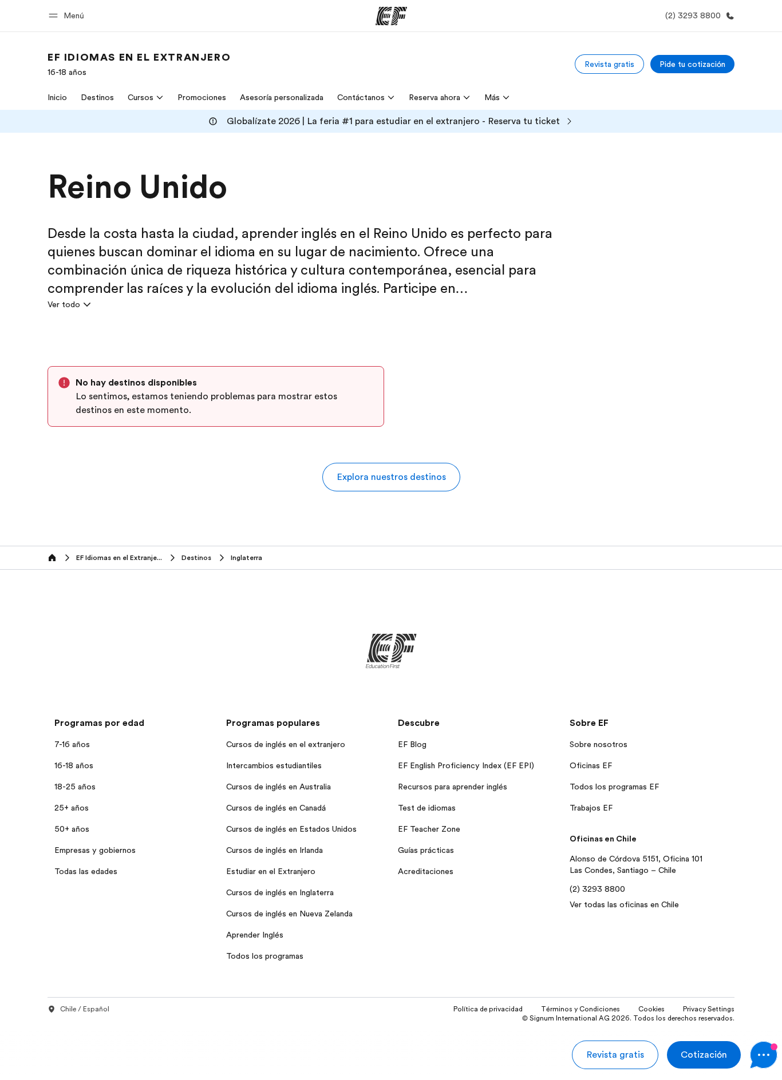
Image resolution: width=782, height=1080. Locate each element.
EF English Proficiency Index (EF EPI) (466, 765)
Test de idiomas (427, 807)
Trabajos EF (591, 807)
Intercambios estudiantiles (274, 765)
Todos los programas (264, 955)
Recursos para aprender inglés (452, 786)
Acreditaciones (425, 871)
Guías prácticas (426, 850)
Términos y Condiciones (580, 1009)
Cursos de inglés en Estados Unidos (291, 828)
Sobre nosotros (598, 744)
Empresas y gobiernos (95, 850)
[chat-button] (763, 1055)
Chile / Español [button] (84, 1009)
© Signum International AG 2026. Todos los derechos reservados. (628, 1018)
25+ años (71, 807)
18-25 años (75, 786)
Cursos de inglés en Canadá (276, 807)
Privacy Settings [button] (708, 1009)
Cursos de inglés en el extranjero (285, 744)
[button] (68, 15)
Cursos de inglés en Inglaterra (280, 892)
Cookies (651, 1009)
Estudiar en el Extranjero (270, 871)
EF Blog (412, 744)
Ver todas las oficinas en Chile (624, 904)
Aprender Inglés (254, 934)
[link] (139, 64)
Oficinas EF (591, 765)
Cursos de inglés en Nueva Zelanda (289, 913)
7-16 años (72, 744)
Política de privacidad (488, 1009)
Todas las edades (85, 871)
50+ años (71, 828)
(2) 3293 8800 (597, 889)
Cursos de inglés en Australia (278, 786)
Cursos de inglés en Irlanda (274, 850)
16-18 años (73, 765)
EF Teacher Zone (429, 828)
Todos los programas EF (614, 786)
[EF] (391, 16)
